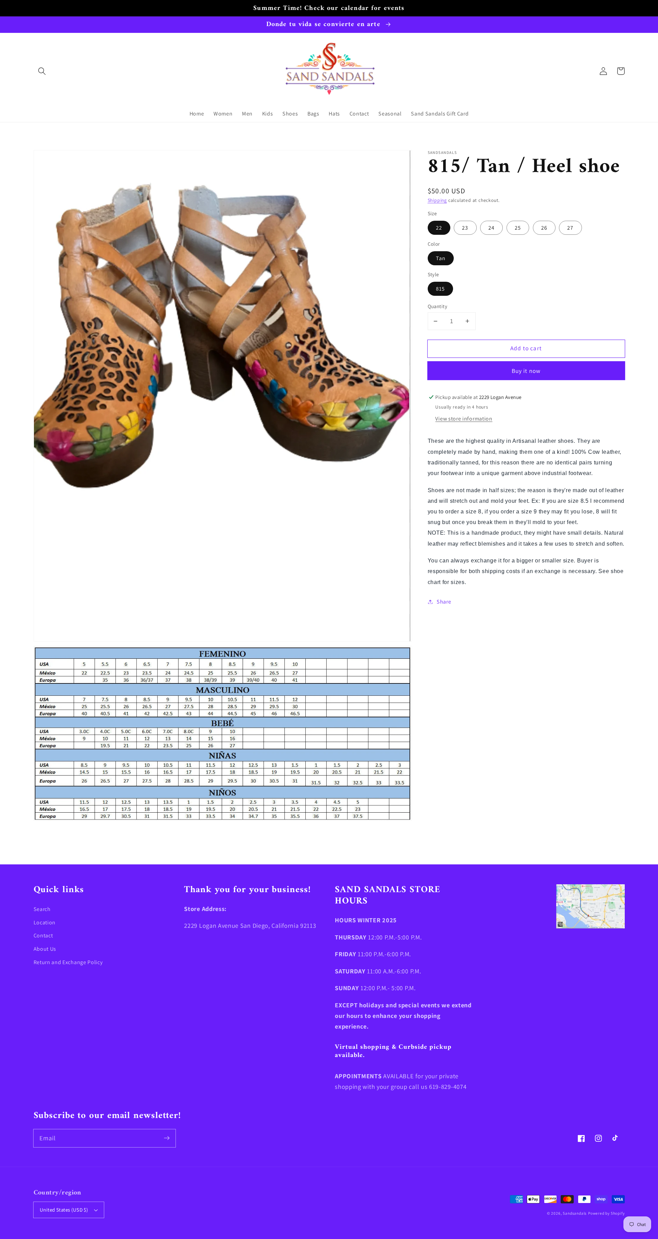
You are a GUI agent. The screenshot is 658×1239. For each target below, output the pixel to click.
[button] (42, 71)
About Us (45, 948)
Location (45, 922)
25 (518, 227)
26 (544, 227)
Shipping (437, 200)
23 (465, 227)
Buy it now (526, 371)
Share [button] (444, 601)
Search (42, 909)
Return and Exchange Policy (68, 962)
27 (570, 227)
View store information (463, 419)
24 (491, 227)
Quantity (438, 306)
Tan (441, 258)
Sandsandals (575, 1213)
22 (439, 227)
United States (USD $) (64, 1209)
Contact (43, 935)
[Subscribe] (166, 1138)
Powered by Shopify (606, 1213)
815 (440, 288)
